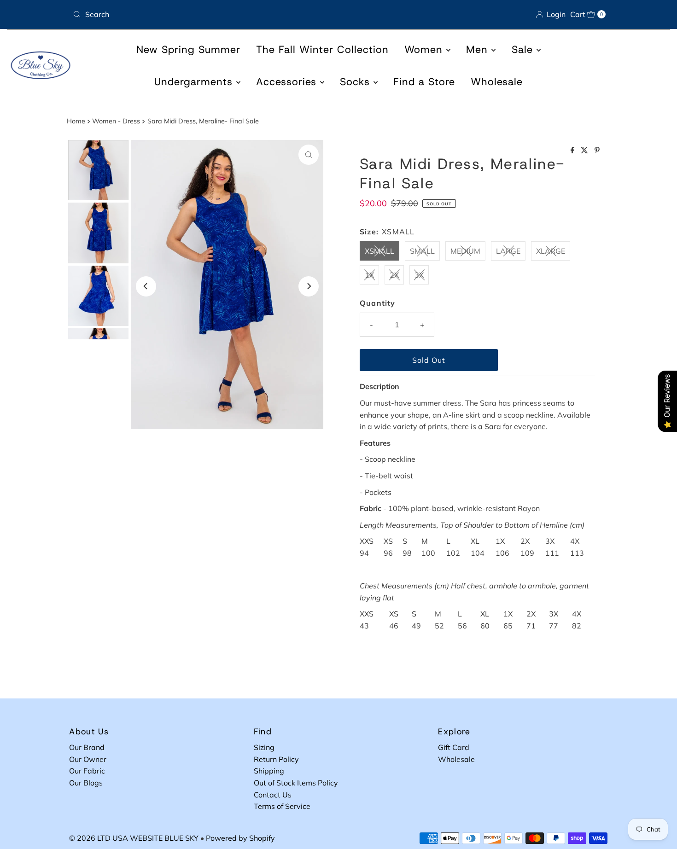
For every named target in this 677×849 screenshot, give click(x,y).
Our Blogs (86, 782)
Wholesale (497, 81)
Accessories (288, 81)
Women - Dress (116, 121)
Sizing (264, 747)
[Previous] (146, 286)
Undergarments (195, 81)
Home (76, 121)
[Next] (308, 286)
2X (394, 274)
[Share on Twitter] (585, 150)
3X (419, 274)
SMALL (422, 251)
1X (369, 274)
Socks (357, 81)
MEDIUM (465, 251)
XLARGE (550, 251)
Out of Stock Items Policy (296, 782)
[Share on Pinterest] (597, 150)
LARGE (508, 251)
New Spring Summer (188, 49)
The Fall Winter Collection (322, 49)
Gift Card (453, 747)
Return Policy (276, 759)
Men (478, 49)
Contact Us (273, 794)
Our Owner (87, 759)
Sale (524, 49)
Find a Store (424, 81)
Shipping (269, 770)
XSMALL (379, 251)
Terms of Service (282, 806)
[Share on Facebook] (573, 150)
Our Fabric (87, 770)
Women (425, 49)
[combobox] (202, 14)
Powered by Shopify (240, 838)
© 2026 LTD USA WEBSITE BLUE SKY (133, 838)
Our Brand (87, 747)
